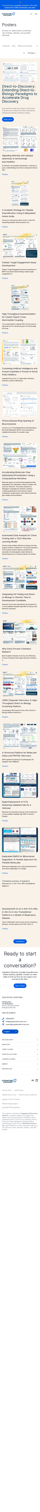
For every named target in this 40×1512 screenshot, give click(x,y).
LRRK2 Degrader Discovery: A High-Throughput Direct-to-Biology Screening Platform (19, 703)
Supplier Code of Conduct (11, 1099)
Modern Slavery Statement (28, 1095)
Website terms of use (9, 1095)
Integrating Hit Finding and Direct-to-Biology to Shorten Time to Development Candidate (18, 597)
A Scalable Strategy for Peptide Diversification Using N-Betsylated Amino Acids (18, 213)
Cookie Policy (18, 1090)
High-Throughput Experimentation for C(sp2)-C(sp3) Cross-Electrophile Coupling (18, 317)
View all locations (8, 1013)
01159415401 (10, 1018)
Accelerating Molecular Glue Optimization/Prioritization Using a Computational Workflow (18, 475)
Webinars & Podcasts (25, 46)
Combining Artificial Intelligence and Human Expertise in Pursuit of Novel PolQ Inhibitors (20, 371)
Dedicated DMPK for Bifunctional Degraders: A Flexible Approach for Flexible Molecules (19, 859)
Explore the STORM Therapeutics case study (20, 7)
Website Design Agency (10, 1104)
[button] (32, 53)
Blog (13, 46)
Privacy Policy (7, 1090)
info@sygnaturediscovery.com (16, 1021)
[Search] (31, 14)
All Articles (6, 46)
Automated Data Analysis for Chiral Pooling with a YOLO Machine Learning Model (19, 538)
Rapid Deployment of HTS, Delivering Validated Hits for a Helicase (16, 805)
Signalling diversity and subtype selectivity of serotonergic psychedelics (17, 158)
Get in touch (20, 986)
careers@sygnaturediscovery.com (17, 1024)
